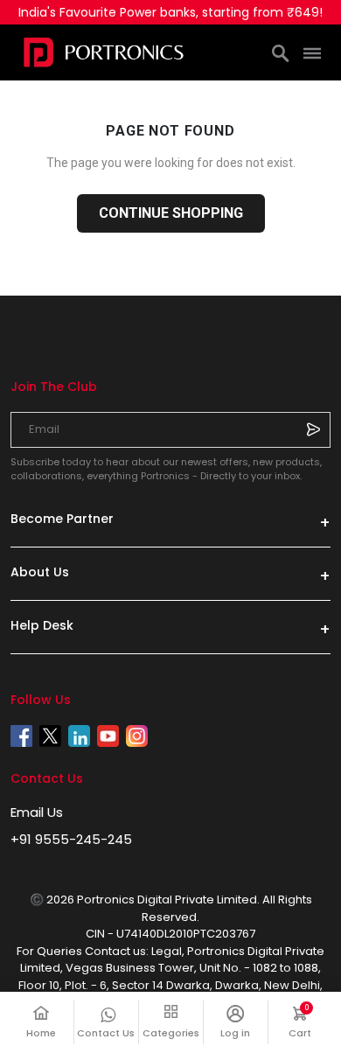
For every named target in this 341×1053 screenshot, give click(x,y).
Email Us (36, 812)
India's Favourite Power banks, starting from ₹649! (170, 12)
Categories (171, 1033)
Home (41, 1033)
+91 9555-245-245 (71, 839)
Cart (310, 1022)
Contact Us (106, 1033)
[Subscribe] (313, 429)
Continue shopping (171, 213)
